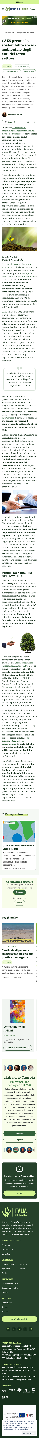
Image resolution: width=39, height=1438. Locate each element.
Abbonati (19, 1133)
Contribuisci (7, 1303)
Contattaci (6, 1254)
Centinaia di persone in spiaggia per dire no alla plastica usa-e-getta (17, 954)
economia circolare (11, 71)
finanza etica (29, 71)
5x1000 (4, 1307)
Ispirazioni (6, 1269)
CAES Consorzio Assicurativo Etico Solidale (18, 847)
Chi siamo (6, 1245)
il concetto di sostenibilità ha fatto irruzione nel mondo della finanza (18, 131)
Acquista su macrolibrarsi (16, 1048)
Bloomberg (7, 687)
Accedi (32, 9)
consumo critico (22, 66)
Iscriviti (19, 1193)
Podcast (23, 1264)
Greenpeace (6, 977)
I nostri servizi (7, 1249)
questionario (8, 418)
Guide (4, 1273)
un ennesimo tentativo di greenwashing (15, 741)
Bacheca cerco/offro (10, 1288)
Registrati (19, 892)
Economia (7, 66)
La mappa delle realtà (10, 1283)
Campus (5, 1292)
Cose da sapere (8, 1264)
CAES (5, 312)
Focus (22, 1269)
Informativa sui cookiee (21, 1429)
